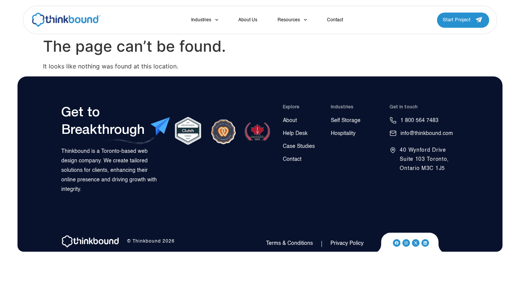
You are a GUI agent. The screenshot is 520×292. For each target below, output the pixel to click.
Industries (201, 20)
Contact (335, 20)
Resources (289, 20)
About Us (247, 20)
